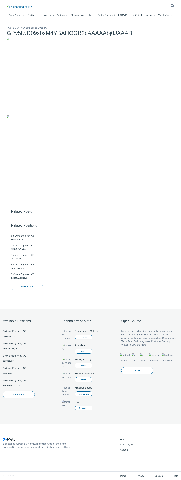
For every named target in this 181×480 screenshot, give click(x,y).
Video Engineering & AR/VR (112, 15)
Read (83, 351)
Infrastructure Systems (54, 15)
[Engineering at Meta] (19, 6)
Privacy (140, 476)
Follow (84, 337)
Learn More (137, 370)
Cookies (158, 476)
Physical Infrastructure (82, 15)
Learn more (83, 394)
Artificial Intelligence (142, 15)
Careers (124, 450)
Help (175, 476)
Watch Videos (165, 15)
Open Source (16, 15)
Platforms (33, 15)
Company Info (127, 444)
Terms (123, 476)
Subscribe (83, 408)
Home (123, 439)
